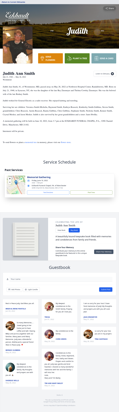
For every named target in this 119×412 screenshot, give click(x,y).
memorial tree (31, 142)
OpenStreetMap (62, 405)
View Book (61, 230)
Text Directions (48, 192)
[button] (16, 182)
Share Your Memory (103, 252)
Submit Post (105, 289)
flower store (66, 142)
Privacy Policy (53, 402)
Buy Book (74, 230)
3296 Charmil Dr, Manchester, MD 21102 (47, 188)
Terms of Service (65, 402)
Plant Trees (91, 192)
